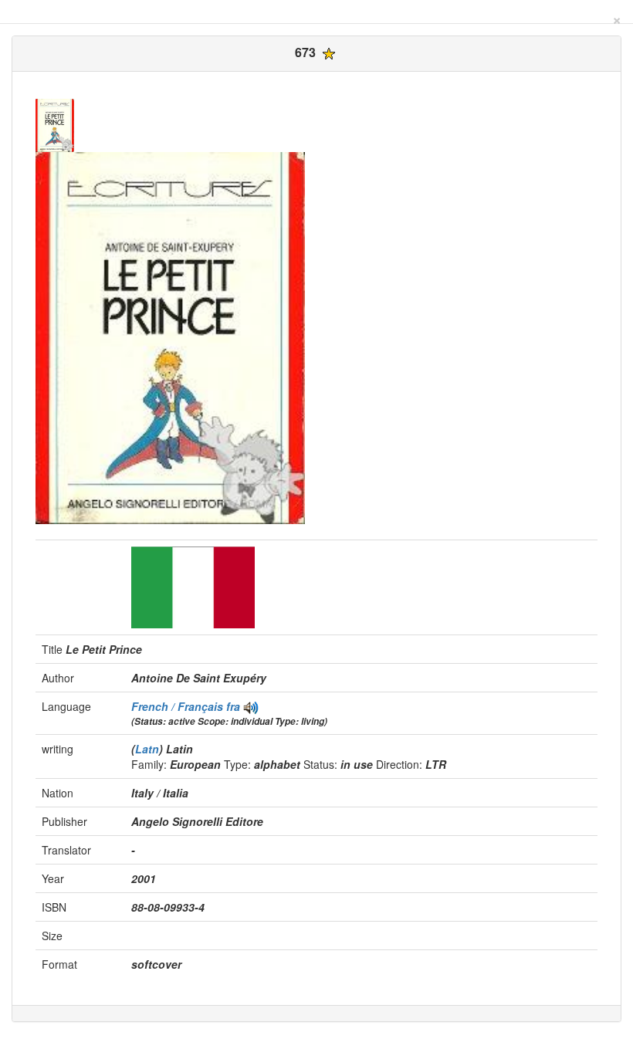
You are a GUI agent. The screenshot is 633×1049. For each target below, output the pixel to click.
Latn (147, 748)
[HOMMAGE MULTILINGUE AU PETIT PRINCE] (251, 706)
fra (233, 706)
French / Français (178, 706)
